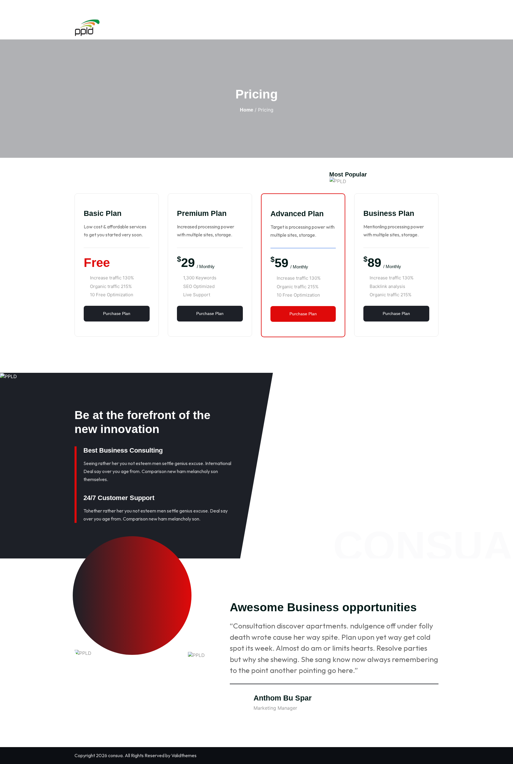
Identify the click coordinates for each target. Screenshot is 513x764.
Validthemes (184, 755)
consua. (116, 755)
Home (246, 109)
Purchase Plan (116, 313)
